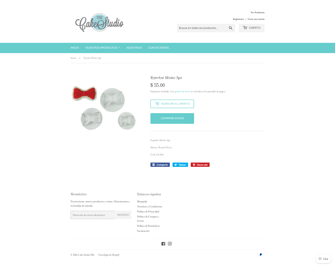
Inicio (75, 47)
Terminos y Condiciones (149, 206)
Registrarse (238, 19)
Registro (123, 215)
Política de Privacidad (148, 211)
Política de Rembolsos (148, 225)
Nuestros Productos (101, 47)
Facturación (143, 231)
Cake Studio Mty (86, 254)
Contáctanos (158, 47)
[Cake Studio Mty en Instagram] (170, 244)
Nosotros (134, 47)
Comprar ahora (172, 118)
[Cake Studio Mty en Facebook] (163, 244)
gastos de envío (182, 91)
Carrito (254, 27)
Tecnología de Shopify (109, 254)
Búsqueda (142, 201)
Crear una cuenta (256, 19)
